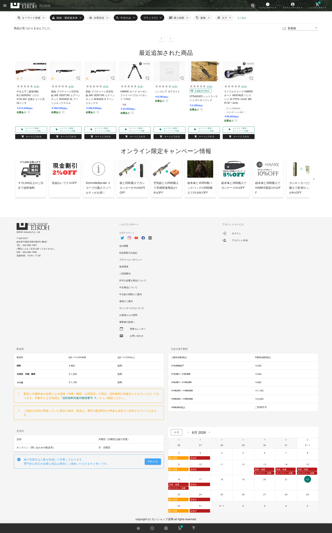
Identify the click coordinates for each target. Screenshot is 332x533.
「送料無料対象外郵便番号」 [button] (79, 398)
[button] (267, 5)
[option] (166, 236)
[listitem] (268, 233)
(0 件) (36, 86)
